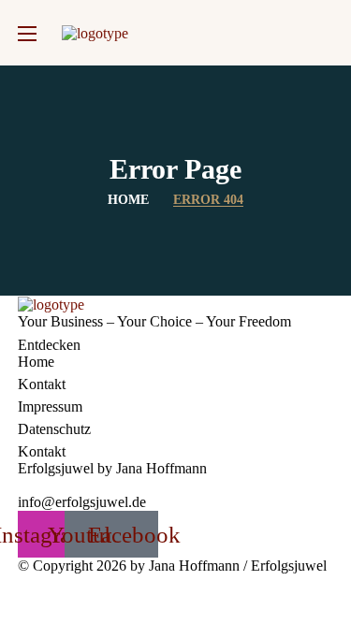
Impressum (50, 406)
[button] (325, 32)
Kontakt (42, 384)
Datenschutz (54, 429)
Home (128, 200)
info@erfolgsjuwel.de (82, 502)
